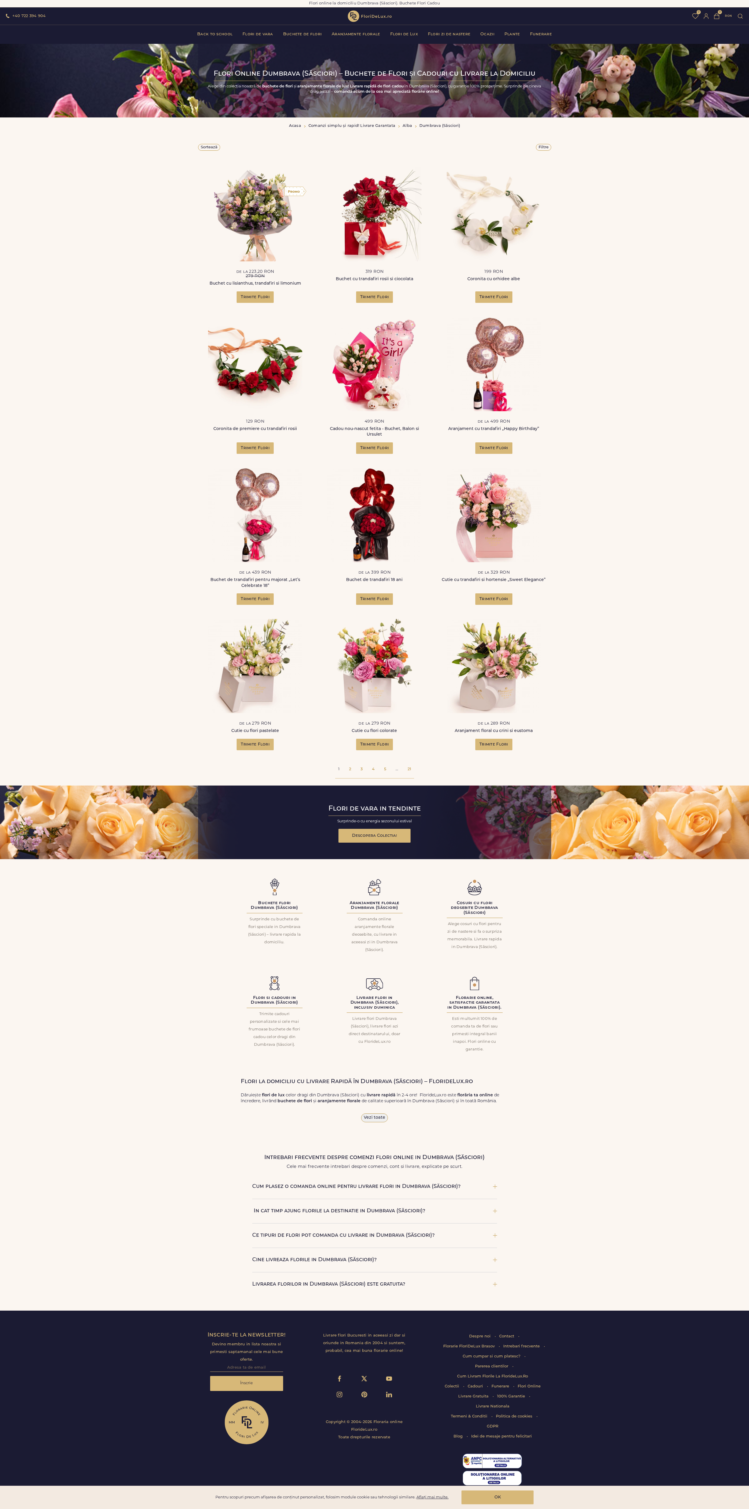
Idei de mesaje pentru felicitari (501, 1436)
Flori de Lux (404, 34)
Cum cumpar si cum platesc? (492, 1356)
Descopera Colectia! (374, 836)
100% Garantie (511, 1396)
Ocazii (487, 34)
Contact (507, 1336)
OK (497, 1497)
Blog (459, 1436)
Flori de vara (258, 34)
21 (409, 769)
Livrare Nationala (492, 1406)
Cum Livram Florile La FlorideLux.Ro (492, 1376)
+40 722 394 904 (29, 16)
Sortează (209, 147)
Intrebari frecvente (522, 1346)
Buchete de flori (302, 34)
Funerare (541, 34)
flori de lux (370, 16)
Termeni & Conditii (470, 1416)
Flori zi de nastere (449, 34)
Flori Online (529, 1386)
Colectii (452, 1386)
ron (728, 16)
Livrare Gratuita (474, 1396)
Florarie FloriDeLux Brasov (469, 1346)
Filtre (544, 147)
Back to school (214, 34)
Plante (512, 34)
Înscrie (246, 1383)
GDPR (492, 1426)
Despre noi (480, 1336)
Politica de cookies (515, 1416)
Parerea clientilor (492, 1366)
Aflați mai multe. (432, 1497)
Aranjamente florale (356, 34)
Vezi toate (374, 1117)
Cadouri (476, 1386)
